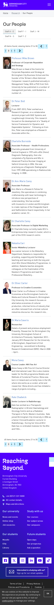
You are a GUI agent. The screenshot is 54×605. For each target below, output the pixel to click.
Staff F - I (22, 32)
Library (6, 548)
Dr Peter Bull (18, 101)
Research (16, 13)
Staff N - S (9, 36)
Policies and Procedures (19, 587)
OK (48, 594)
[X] (14, 560)
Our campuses (33, 525)
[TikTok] (48, 560)
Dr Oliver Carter (20, 283)
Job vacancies (9, 525)
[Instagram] (23, 560)
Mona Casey (18, 360)
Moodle (6, 540)
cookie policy (7, 601)
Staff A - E (9, 32)
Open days (31, 540)
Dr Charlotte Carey (21, 221)
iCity (4, 544)
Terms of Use (15, 584)
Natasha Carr (18, 243)
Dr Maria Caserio (20, 320)
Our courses (32, 517)
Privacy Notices (33, 584)
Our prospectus (34, 544)
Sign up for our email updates (31, 571)
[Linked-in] (31, 560)
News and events (10, 517)
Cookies (38, 587)
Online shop (8, 521)
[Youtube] (40, 560)
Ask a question (33, 548)
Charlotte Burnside (21, 141)
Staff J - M (34, 32)
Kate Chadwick (19, 397)
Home (5, 13)
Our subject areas (35, 521)
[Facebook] (5, 560)
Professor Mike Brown (23, 58)
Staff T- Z (22, 36)
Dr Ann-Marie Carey (22, 181)
